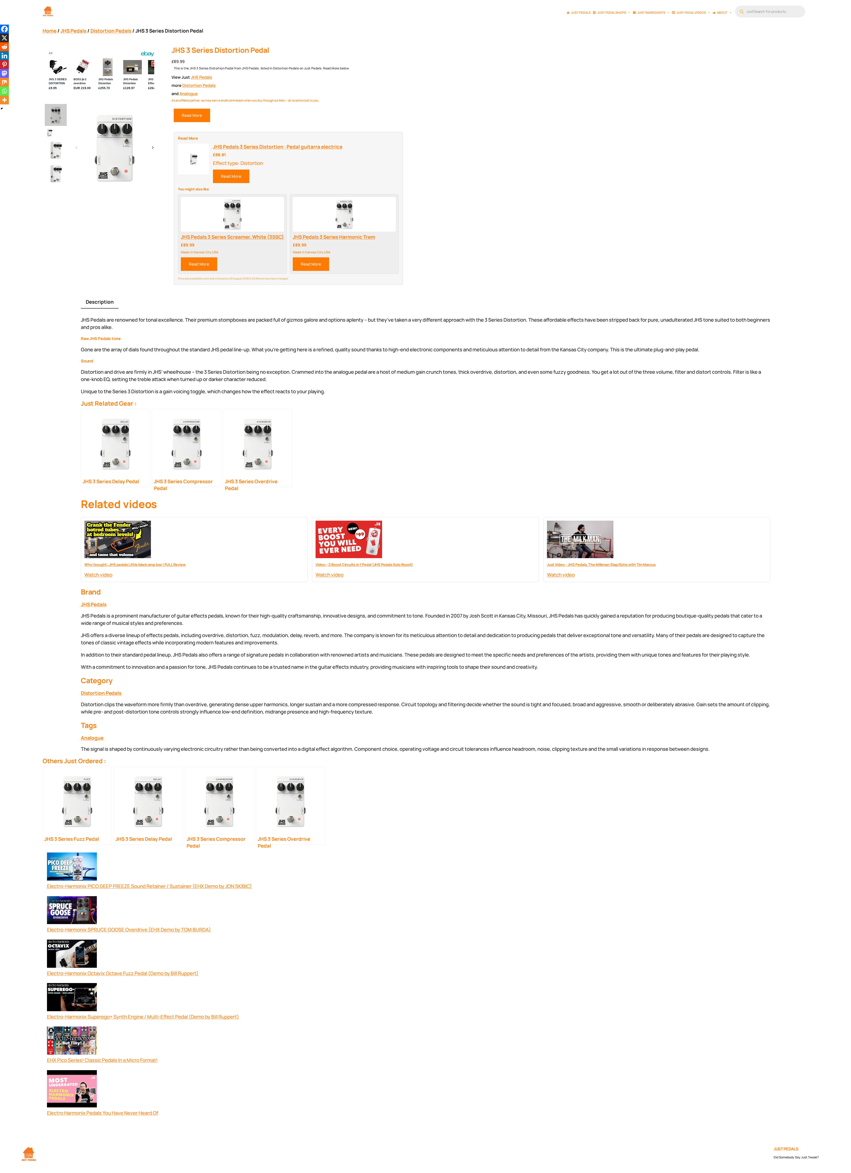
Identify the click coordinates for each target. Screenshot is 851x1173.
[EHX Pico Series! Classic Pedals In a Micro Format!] (72, 1041)
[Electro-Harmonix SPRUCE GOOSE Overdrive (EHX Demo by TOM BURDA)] (72, 911)
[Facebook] (4, 29)
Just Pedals (581, 12)
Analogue (189, 93)
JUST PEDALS (786, 1148)
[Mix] (4, 82)
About (722, 12)
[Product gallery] (114, 147)
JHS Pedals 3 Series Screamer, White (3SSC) (232, 237)
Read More (192, 115)
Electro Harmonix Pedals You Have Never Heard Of (102, 1113)
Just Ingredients (651, 12)
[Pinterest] (4, 64)
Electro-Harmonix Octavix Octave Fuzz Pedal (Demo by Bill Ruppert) (123, 973)
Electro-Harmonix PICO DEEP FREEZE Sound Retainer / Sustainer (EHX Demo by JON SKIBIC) (149, 886)
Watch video (98, 574)
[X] (4, 37)
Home (50, 30)
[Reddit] (4, 46)
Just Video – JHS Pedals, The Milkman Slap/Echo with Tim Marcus (601, 564)
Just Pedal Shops (611, 12)
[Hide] (2, 108)
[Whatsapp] (4, 91)
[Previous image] (76, 147)
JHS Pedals (73, 30)
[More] (4, 100)
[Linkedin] (4, 55)
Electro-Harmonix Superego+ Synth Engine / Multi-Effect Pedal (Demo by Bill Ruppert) (143, 1016)
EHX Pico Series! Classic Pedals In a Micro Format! (102, 1060)
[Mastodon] (4, 73)
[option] (50, 132)
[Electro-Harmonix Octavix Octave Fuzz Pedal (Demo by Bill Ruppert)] (72, 955)
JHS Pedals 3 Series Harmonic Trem (334, 237)
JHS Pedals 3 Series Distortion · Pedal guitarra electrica (277, 147)
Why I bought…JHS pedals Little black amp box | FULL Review (135, 564)
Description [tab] (100, 302)
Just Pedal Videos (691, 12)
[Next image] (152, 147)
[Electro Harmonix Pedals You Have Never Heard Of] (72, 1090)
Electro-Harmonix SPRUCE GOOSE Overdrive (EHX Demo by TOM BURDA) (129, 929)
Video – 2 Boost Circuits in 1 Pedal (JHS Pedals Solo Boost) (364, 564)
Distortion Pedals (110, 30)
